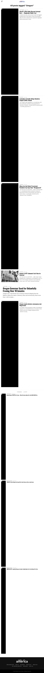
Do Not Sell (31, 666)
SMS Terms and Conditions (17, 666)
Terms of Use (35, 664)
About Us (17, 664)
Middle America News (10, 664)
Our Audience (22, 664)
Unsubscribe (25, 666)
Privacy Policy (28, 664)
